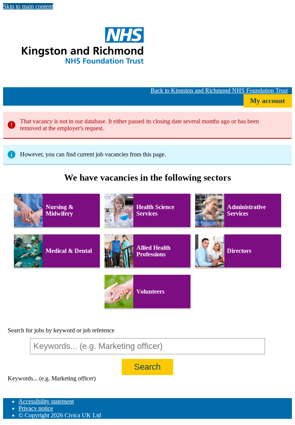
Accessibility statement (46, 401)
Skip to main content (28, 6)
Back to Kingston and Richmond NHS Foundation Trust (219, 90)
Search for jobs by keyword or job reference (61, 330)
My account (267, 101)
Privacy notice (35, 408)
